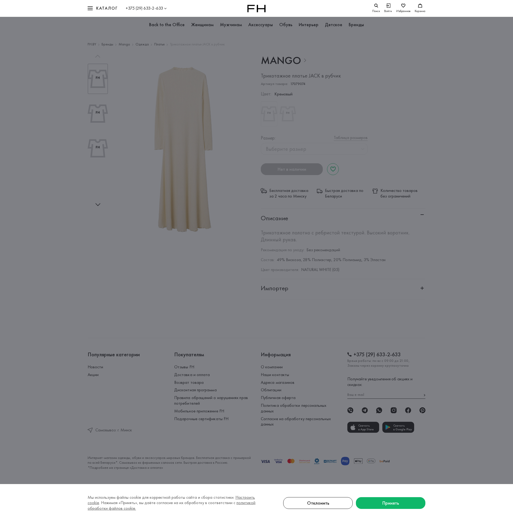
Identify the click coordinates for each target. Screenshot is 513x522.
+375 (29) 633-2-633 (144, 8)
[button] (103, 8)
